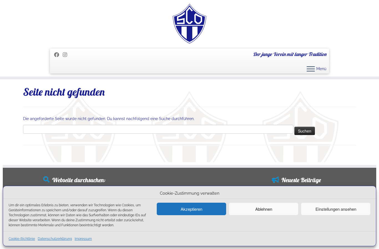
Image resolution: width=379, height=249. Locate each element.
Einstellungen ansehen (335, 209)
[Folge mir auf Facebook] (58, 55)
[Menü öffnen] (311, 69)
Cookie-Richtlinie (22, 239)
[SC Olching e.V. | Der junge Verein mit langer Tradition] (189, 23)
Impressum (83, 239)
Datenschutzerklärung (55, 239)
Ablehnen (263, 209)
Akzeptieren (191, 209)
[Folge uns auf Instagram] (67, 55)
